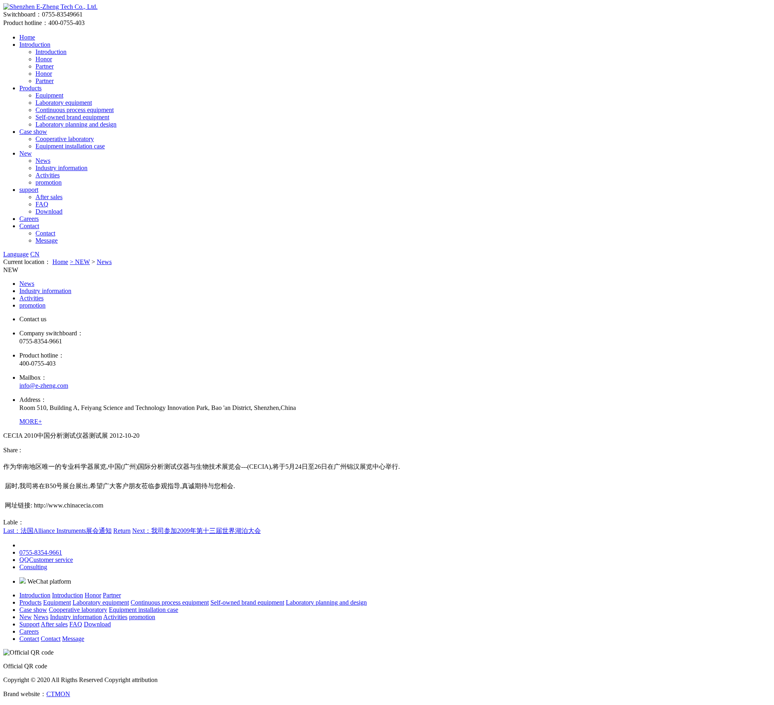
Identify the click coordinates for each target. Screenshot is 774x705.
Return (122, 530)
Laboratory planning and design (76, 124)
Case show (33, 131)
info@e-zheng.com (43, 385)
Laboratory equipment (63, 102)
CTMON (58, 693)
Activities (47, 175)
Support (29, 624)
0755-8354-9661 (40, 552)
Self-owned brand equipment (72, 117)
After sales (48, 196)
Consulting (33, 567)
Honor (43, 59)
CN (35, 254)
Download (48, 211)
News (42, 160)
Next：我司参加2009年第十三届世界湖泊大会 (196, 530)
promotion (48, 182)
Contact (29, 226)
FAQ (41, 204)
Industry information (61, 167)
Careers (29, 218)
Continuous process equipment (74, 109)
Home (27, 37)
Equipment (49, 95)
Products (30, 88)
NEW (82, 261)
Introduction (34, 44)
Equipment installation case (70, 146)
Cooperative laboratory (64, 138)
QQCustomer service (46, 559)
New (25, 153)
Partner (44, 66)
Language (16, 254)
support (28, 189)
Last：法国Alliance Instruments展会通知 (57, 530)
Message (46, 240)
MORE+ (30, 421)
